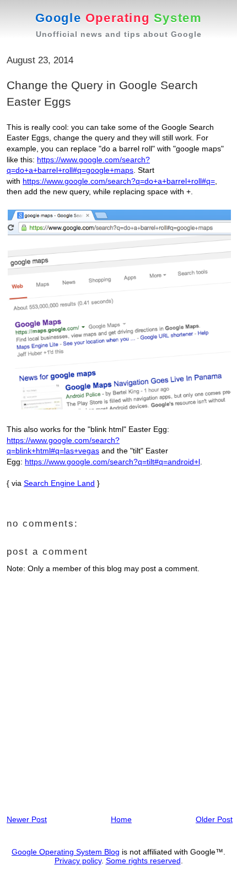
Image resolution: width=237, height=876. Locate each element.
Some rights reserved (143, 860)
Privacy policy (78, 860)
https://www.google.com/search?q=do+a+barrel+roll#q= (119, 181)
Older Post (214, 819)
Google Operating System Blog (66, 851)
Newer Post (27, 819)
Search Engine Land (59, 483)
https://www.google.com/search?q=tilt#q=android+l (112, 461)
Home (121, 819)
